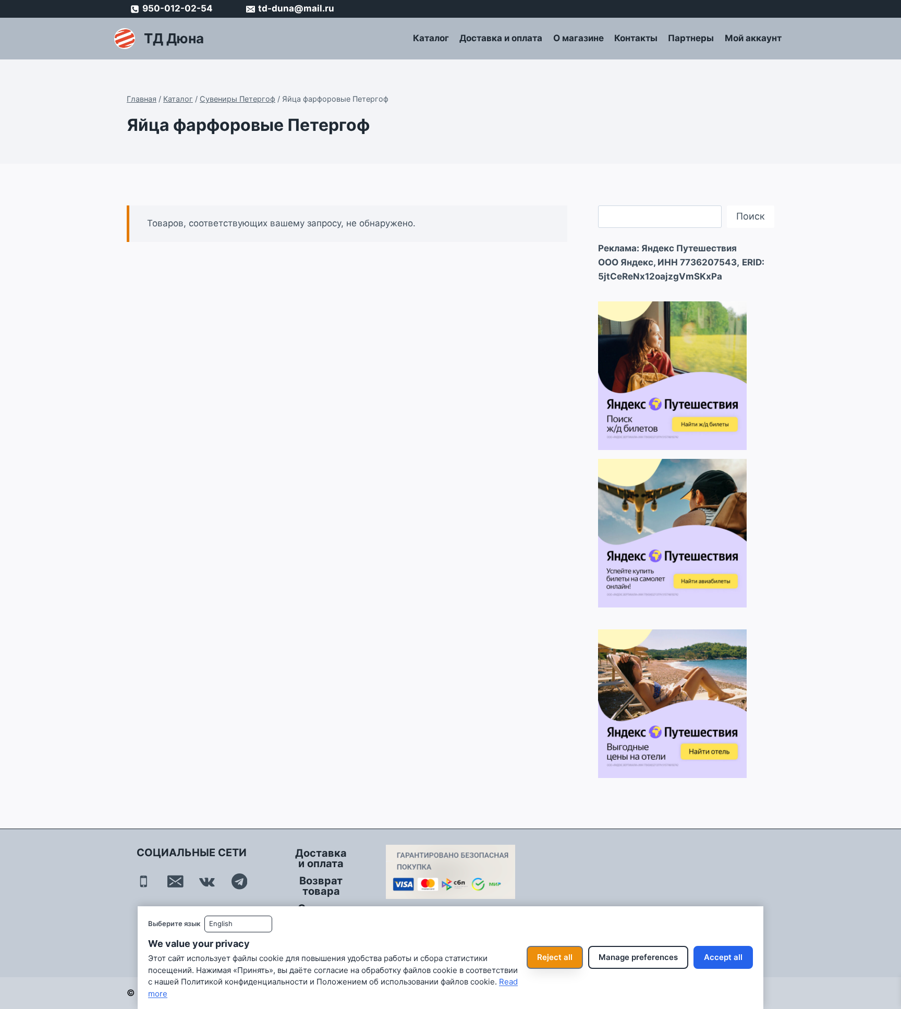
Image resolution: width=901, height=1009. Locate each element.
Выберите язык (174, 923)
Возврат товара (321, 885)
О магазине (578, 38)
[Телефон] (144, 881)
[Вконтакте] (207, 881)
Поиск (750, 216)
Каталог (431, 38)
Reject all (555, 957)
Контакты (636, 38)
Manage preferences (638, 957)
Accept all (723, 957)
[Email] (175, 881)
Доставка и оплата (500, 38)
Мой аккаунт (753, 38)
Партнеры (691, 38)
